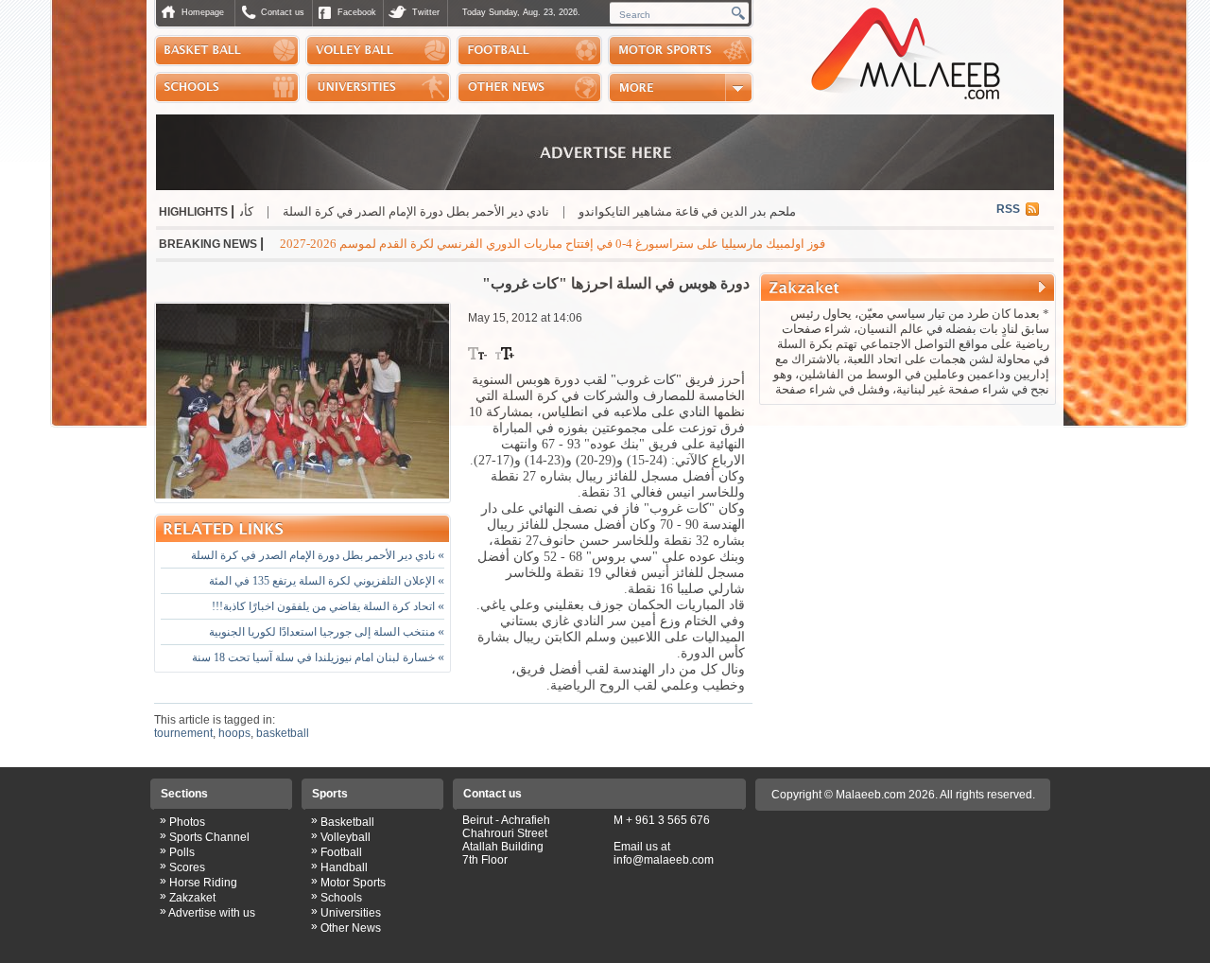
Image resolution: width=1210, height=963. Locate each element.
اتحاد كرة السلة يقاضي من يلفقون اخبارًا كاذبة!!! (328, 606)
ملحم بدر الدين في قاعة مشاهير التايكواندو (740, 211)
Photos (187, 822)
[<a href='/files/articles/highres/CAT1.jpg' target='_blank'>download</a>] (302, 402)
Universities (350, 912)
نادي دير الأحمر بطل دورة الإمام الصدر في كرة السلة (469, 211)
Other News (350, 928)
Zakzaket (192, 897)
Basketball (347, 822)
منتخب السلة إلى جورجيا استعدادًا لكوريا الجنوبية (326, 632)
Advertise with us (211, 912)
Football (341, 852)
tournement (183, 733)
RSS (1008, 209)
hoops (234, 733)
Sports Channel (209, 837)
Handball (344, 867)
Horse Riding (203, 882)
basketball (282, 733)
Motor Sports (353, 882)
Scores (187, 867)
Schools (341, 897)
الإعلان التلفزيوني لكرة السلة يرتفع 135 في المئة (326, 580)
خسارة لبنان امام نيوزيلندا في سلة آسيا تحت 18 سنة (318, 657)
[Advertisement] (907, 533)
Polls (182, 852)
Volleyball (345, 837)
